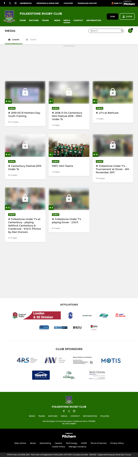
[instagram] (15, 3)
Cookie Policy (58, 446)
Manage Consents (77, 446)
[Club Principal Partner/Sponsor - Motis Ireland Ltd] (111, 361)
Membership (26, 3)
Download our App (87, 3)
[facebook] (4, 3)
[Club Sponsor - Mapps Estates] (41, 376)
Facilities (68, 3)
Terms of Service (99, 443)
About (33, 443)
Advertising (45, 443)
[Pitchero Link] (129, 4)
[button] (22, 20)
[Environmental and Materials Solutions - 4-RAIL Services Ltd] (27, 361)
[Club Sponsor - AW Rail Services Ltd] (55, 361)
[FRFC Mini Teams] (69, 145)
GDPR (84, 443)
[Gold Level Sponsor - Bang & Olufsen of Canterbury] (83, 361)
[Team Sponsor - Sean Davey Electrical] (97, 376)
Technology (71, 443)
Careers (58, 443)
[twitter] (10, 3)
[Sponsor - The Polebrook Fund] (69, 376)
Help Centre (20, 443)
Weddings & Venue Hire (48, 3)
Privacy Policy (117, 443)
